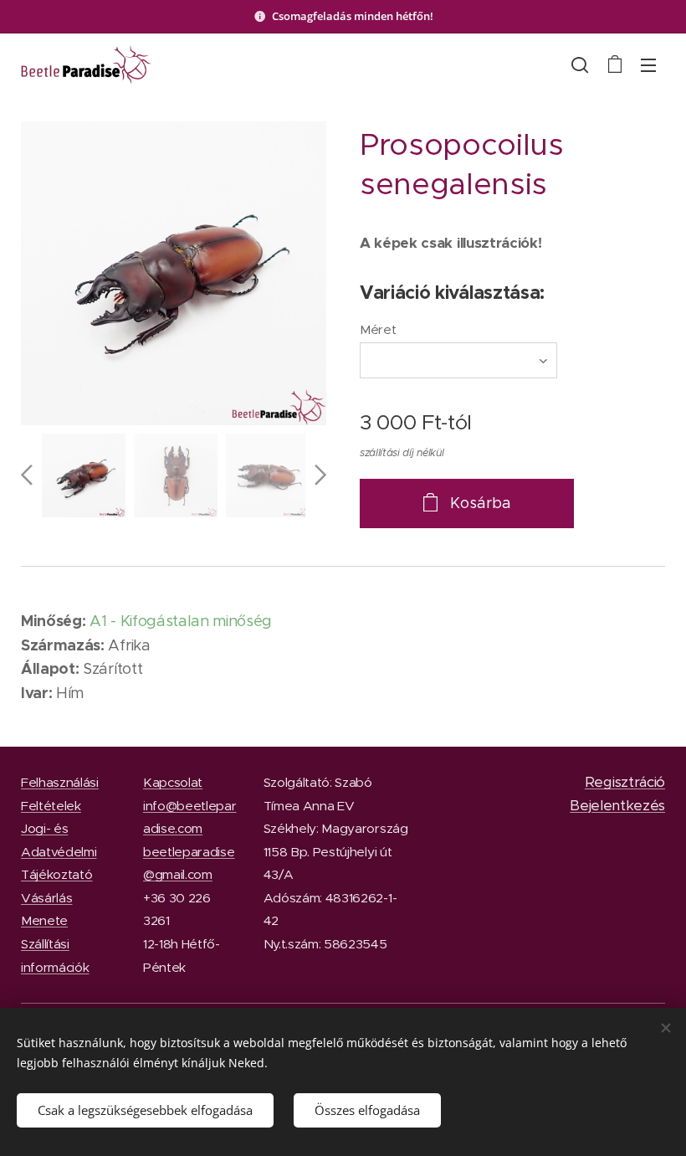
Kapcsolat (172, 782)
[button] (579, 64)
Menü (648, 64)
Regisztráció (625, 782)
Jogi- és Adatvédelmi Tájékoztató (58, 851)
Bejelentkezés (617, 805)
